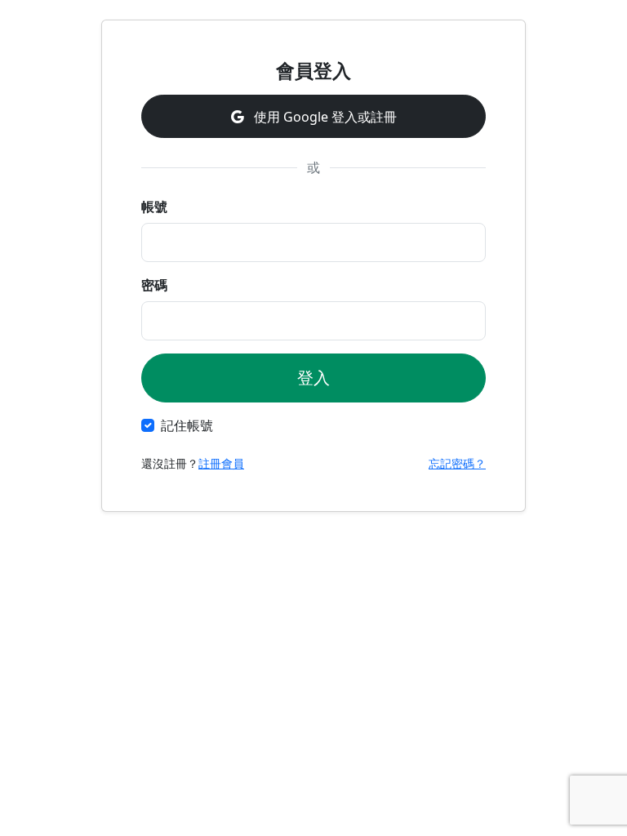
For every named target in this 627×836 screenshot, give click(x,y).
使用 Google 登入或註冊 (324, 117)
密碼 (154, 285)
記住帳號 (187, 425)
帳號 (154, 207)
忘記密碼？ (457, 463)
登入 (313, 378)
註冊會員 (221, 463)
